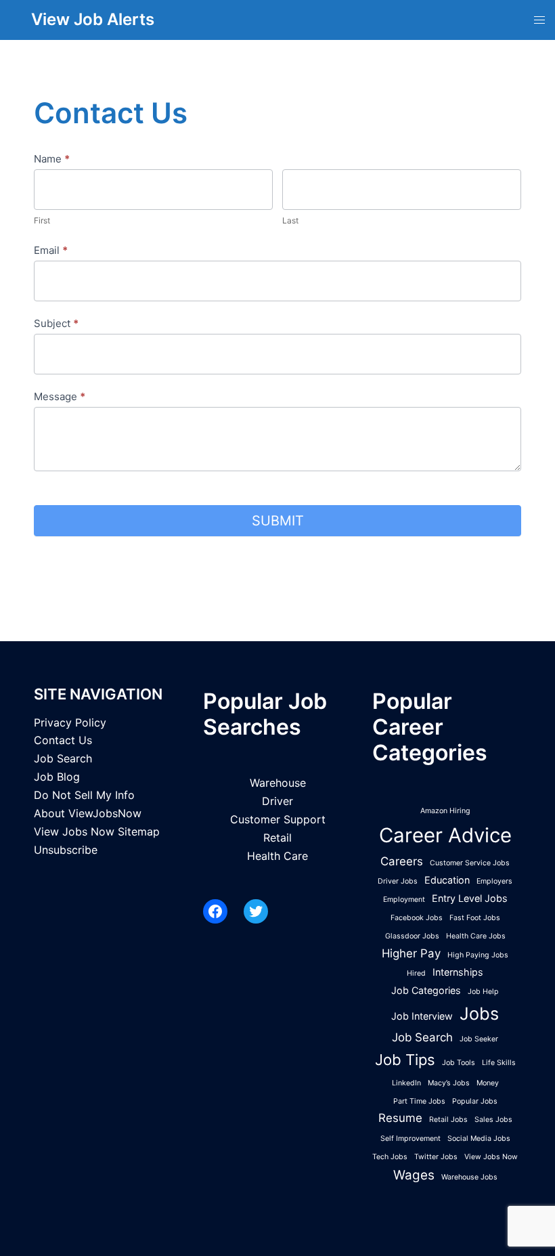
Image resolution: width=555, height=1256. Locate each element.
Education (447, 880)
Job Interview (422, 1016)
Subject (56, 323)
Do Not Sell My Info (84, 795)
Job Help (483, 991)
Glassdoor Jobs (412, 936)
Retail (277, 837)
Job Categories (426, 990)
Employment (404, 899)
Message (59, 396)
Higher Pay (411, 953)
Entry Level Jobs (470, 898)
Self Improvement (410, 1138)
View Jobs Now (491, 1156)
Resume (400, 1118)
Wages (414, 1175)
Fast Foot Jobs (474, 917)
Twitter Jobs (436, 1156)
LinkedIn (406, 1083)
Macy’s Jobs (449, 1083)
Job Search (63, 758)
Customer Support (278, 819)
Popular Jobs (474, 1101)
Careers (401, 861)
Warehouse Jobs (469, 1177)
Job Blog (57, 776)
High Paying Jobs (477, 955)
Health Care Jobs (476, 936)
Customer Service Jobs (470, 863)
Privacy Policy (70, 722)
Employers (494, 881)
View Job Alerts (92, 19)
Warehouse (278, 782)
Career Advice (445, 835)
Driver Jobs (398, 881)
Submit (278, 521)
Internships (457, 972)
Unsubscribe (65, 850)
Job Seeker (479, 1039)
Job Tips (405, 1059)
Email (51, 250)
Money (487, 1083)
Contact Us (63, 740)
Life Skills (499, 1062)
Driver (277, 801)
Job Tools (458, 1062)
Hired (416, 973)
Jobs (479, 1013)
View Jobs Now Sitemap (97, 831)
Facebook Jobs (417, 917)
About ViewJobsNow (87, 813)
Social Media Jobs (478, 1138)
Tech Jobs (389, 1156)
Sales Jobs (493, 1119)
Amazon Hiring (445, 810)
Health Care (277, 856)
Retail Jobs (448, 1119)
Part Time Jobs (419, 1101)
